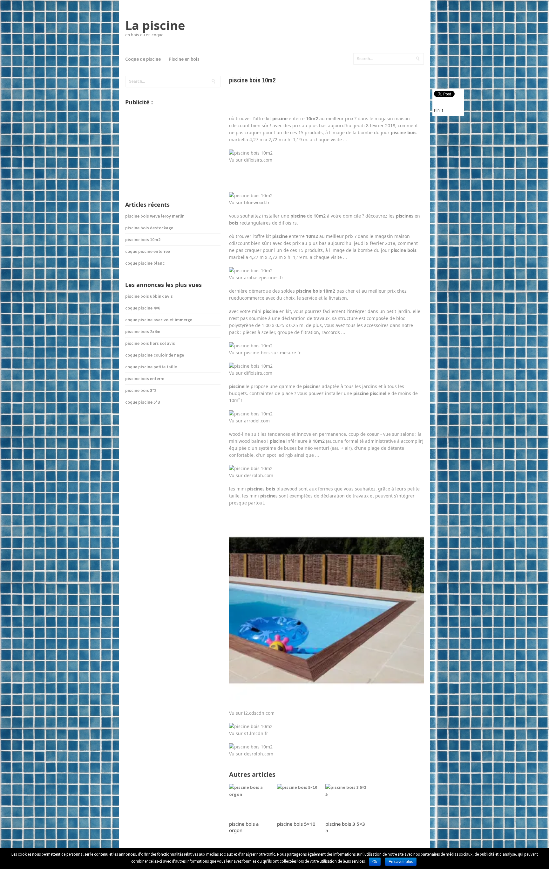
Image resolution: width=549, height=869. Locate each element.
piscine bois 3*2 (140, 390)
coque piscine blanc (145, 263)
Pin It (438, 110)
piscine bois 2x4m (142, 331)
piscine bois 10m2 (142, 239)
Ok (374, 861)
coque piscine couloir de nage (154, 355)
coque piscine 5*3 (142, 402)
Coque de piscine (143, 59)
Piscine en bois (184, 59)
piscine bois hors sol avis (150, 343)
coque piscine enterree (147, 251)
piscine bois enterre (144, 378)
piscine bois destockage (149, 228)
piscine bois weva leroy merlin (155, 216)
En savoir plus (401, 861)
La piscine (155, 25)
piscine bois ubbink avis (149, 296)
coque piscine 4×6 (142, 308)
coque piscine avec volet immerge (158, 320)
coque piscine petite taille (151, 367)
